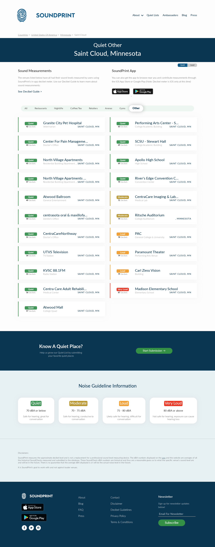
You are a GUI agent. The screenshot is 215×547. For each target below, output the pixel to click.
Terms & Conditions (122, 522)
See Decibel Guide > (30, 91)
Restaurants (41, 108)
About (136, 15)
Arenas (108, 108)
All (26, 108)
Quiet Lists (153, 15)
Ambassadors (170, 15)
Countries (23, 35)
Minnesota (65, 35)
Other (136, 108)
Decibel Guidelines (121, 510)
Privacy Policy (118, 516)
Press (194, 15)
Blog (184, 15)
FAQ (80, 510)
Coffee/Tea (76, 108)
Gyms (122, 108)
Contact (115, 497)
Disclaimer (116, 504)
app (163, 458)
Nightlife (58, 108)
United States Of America (44, 35)
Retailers (93, 108)
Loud (192, 65)
